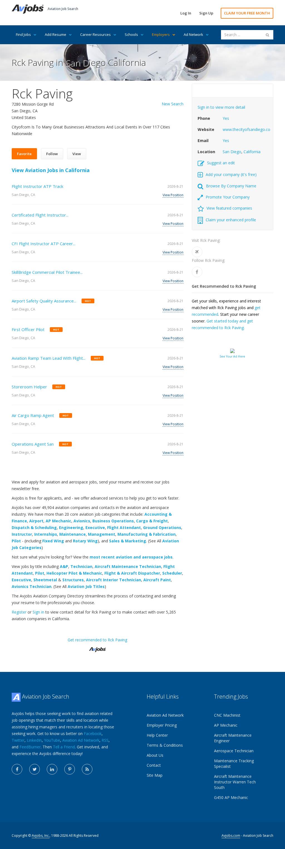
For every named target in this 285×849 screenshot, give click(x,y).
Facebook (93, 733)
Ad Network (193, 34)
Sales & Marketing (127, 540)
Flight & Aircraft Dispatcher (132, 573)
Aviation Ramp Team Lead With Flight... (48, 358)
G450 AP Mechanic (231, 797)
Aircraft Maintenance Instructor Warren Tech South (235, 782)
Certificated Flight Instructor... (40, 215)
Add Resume (55, 34)
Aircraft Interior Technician (113, 579)
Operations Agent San (33, 444)
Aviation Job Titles (86, 586)
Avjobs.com (231, 835)
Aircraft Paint (157, 579)
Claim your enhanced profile (231, 219)
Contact (154, 765)
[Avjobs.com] (97, 647)
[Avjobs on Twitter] (34, 769)
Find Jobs (23, 34)
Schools (131, 34)
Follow (52, 153)
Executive (95, 527)
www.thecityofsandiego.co (246, 129)
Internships (45, 534)
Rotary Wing (85, 540)
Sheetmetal (45, 579)
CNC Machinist (227, 715)
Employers (161, 34)
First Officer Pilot (28, 329)
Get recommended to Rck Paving (97, 639)
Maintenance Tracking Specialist (234, 763)
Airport (36, 520)
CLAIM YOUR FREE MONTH (247, 13)
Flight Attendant (124, 527)
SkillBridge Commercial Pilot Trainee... (47, 272)
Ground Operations (162, 527)
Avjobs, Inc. (41, 835)
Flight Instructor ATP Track (37, 186)
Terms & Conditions (165, 745)
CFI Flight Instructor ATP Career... (43, 243)
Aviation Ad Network (80, 740)
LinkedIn (34, 740)
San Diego (232, 151)
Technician (81, 566)
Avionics (81, 520)
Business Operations (113, 520)
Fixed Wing (53, 540)
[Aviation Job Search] (28, 8)
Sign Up (206, 13)
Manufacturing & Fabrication (146, 534)
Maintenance (72, 534)
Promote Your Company (228, 197)
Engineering (71, 527)
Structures (73, 579)
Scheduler (172, 573)
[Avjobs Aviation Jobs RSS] (87, 769)
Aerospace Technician (234, 750)
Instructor (22, 534)
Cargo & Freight (152, 520)
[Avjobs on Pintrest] (69, 769)
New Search (172, 103)
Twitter (18, 740)
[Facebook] (197, 272)
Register (19, 612)
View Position (173, 195)
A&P (64, 566)
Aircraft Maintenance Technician (128, 566)
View (76, 153)
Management (101, 534)
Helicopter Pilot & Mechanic (74, 573)
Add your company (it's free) (231, 174)
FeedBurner (30, 746)
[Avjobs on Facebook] (17, 769)
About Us (155, 755)
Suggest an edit (221, 162)
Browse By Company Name (231, 185)
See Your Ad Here (232, 356)
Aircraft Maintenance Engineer (233, 738)
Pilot (16, 540)
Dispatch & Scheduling (34, 527)
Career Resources (95, 34)
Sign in (38, 612)
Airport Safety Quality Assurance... (44, 301)
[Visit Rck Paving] (197, 252)
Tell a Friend (64, 746)
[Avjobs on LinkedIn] (52, 769)
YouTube (52, 740)
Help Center (157, 735)
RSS (105, 740)
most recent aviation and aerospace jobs (131, 557)
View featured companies (229, 208)
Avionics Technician (31, 586)
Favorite (24, 153)
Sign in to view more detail (221, 107)
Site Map (155, 775)
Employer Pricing (162, 725)
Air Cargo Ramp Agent (33, 415)
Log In (185, 13)
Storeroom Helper (29, 386)
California (252, 151)
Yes (226, 118)
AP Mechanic (58, 520)
